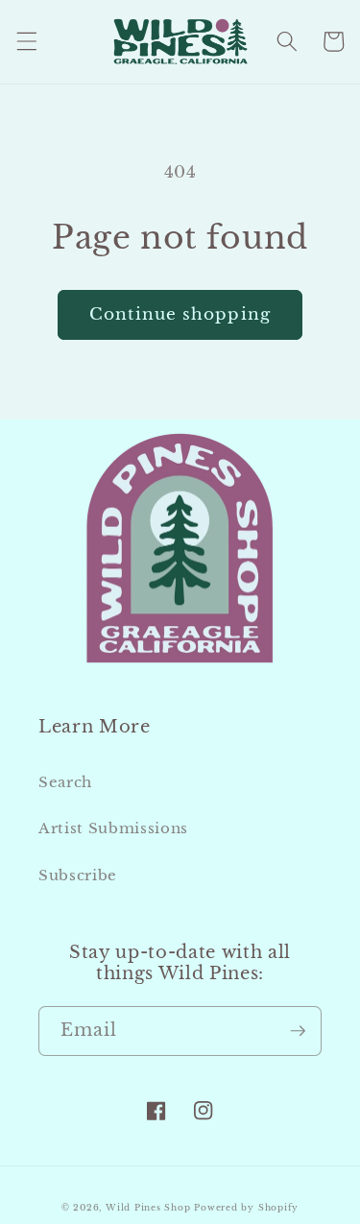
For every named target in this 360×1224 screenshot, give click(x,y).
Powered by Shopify (246, 1207)
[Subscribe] (298, 1031)
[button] (26, 41)
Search (65, 782)
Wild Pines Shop (148, 1207)
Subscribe (77, 875)
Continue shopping (180, 314)
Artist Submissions (113, 828)
